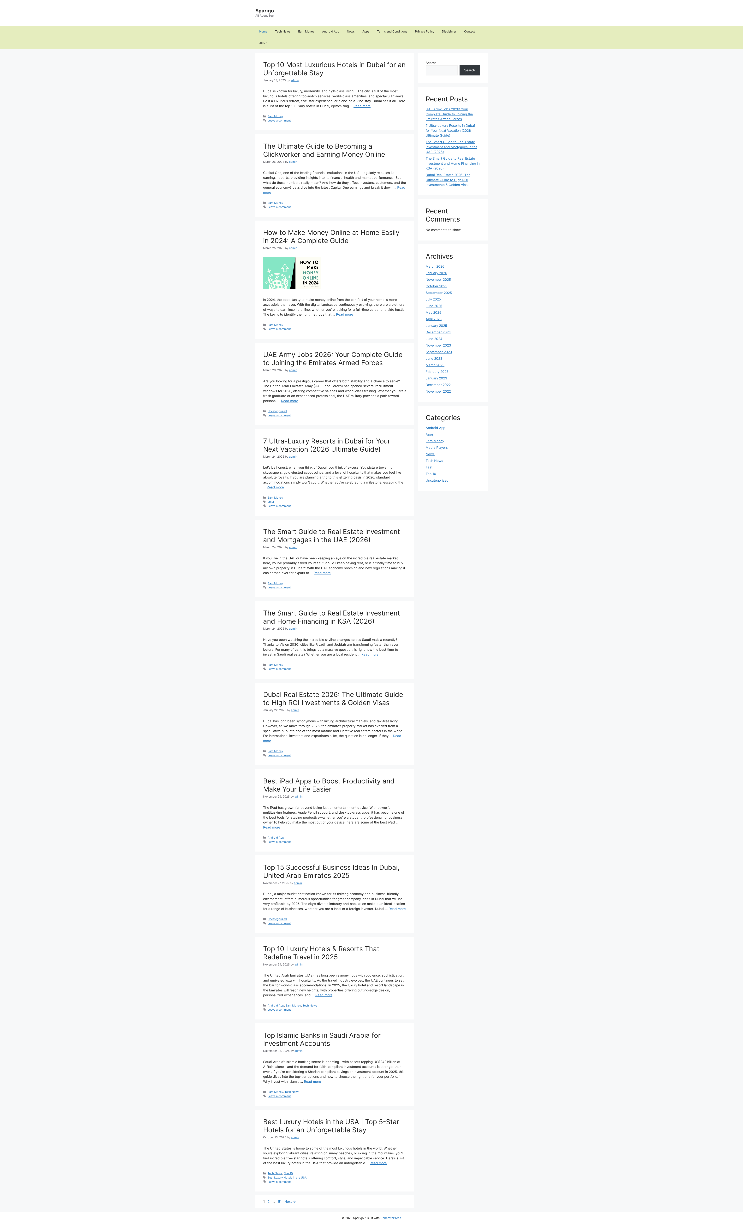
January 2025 (436, 326)
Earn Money (306, 31)
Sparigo (264, 11)
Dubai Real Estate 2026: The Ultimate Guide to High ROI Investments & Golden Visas (333, 698)
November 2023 (438, 345)
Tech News (282, 31)
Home (263, 31)
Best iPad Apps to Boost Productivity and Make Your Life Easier (329, 785)
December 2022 (438, 385)
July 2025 (433, 299)
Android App (330, 31)
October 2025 (436, 286)
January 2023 (436, 378)
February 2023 (437, 372)
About (263, 43)
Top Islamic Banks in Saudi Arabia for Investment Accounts (322, 1039)
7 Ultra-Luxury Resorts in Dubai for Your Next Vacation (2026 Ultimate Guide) (326, 445)
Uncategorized (277, 411)
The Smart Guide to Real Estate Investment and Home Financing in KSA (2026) (331, 617)
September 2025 (439, 293)
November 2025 (438, 280)
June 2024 (434, 339)
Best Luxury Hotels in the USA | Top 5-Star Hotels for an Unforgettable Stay (331, 1126)
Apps (365, 31)
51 (280, 1201)
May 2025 (433, 312)
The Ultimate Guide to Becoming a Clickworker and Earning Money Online (324, 150)
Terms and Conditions (392, 31)
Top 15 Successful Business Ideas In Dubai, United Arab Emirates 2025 (331, 871)
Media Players (437, 447)
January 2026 (436, 273)
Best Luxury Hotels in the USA (287, 1177)
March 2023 (435, 365)
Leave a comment (279, 120)
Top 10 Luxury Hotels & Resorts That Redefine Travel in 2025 (321, 953)
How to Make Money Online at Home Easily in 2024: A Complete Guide (331, 236)
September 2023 (439, 352)
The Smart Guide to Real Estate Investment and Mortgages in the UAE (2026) (331, 535)
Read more (362, 106)
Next (290, 1201)
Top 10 (288, 1173)
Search (431, 63)
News (351, 31)
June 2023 (434, 358)
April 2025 (434, 319)
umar (271, 501)
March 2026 (435, 266)
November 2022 (438, 391)
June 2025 (434, 306)
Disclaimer (449, 31)
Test (429, 467)
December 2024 (438, 332)
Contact (469, 31)
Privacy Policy (424, 31)
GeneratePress (390, 1218)
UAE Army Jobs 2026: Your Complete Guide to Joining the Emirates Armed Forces (332, 358)
